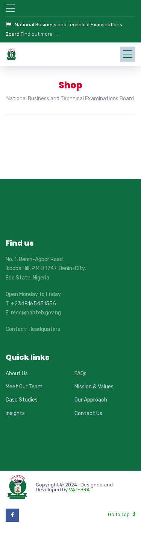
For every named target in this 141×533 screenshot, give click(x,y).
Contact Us (88, 413)
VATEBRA (79, 489)
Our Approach (90, 400)
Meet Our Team (24, 387)
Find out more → (40, 34)
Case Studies (22, 400)
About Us (17, 373)
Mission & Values (94, 387)
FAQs (80, 373)
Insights (15, 413)
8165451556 (40, 303)
